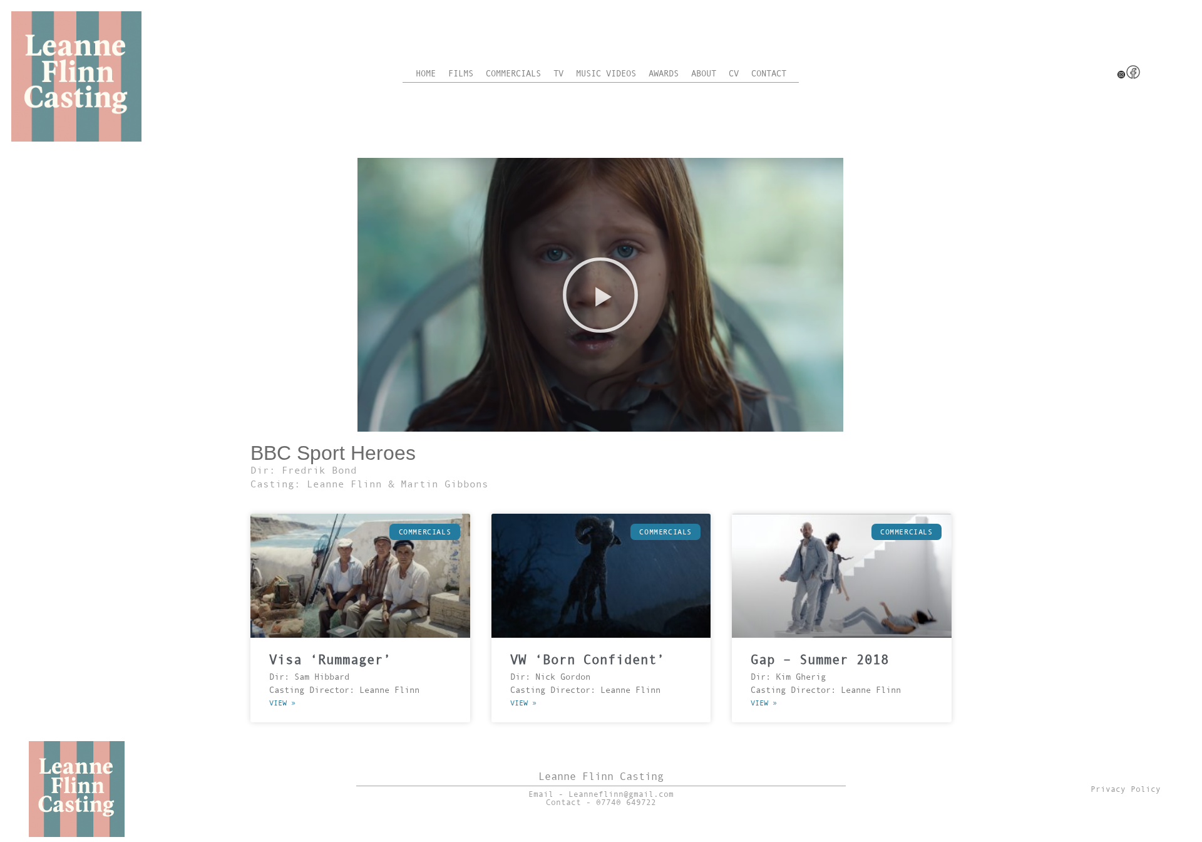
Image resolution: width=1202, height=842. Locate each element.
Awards (664, 73)
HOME (426, 73)
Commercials (513, 73)
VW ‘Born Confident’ (587, 659)
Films (460, 73)
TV (558, 73)
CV (734, 73)
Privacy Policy (1126, 789)
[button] (600, 295)
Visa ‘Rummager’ (330, 659)
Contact (768, 73)
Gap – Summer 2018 (820, 659)
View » (282, 703)
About (703, 73)
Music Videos (606, 73)
